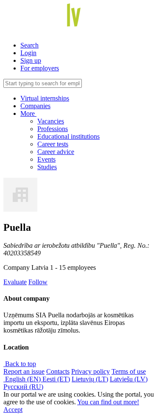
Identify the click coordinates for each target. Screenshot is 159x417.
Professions (52, 128)
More (28, 113)
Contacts (58, 371)
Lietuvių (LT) (90, 379)
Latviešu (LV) (129, 379)
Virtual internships (44, 98)
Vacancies (50, 121)
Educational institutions (68, 136)
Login (28, 52)
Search (29, 45)
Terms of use (129, 371)
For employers (39, 68)
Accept (12, 409)
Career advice (55, 151)
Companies (35, 105)
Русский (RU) (23, 386)
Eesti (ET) (56, 379)
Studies (47, 167)
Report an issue (24, 371)
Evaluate (15, 281)
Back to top (19, 363)
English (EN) (22, 379)
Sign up (30, 60)
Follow (37, 281)
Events (46, 159)
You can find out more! (108, 402)
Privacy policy (90, 371)
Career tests (52, 144)
